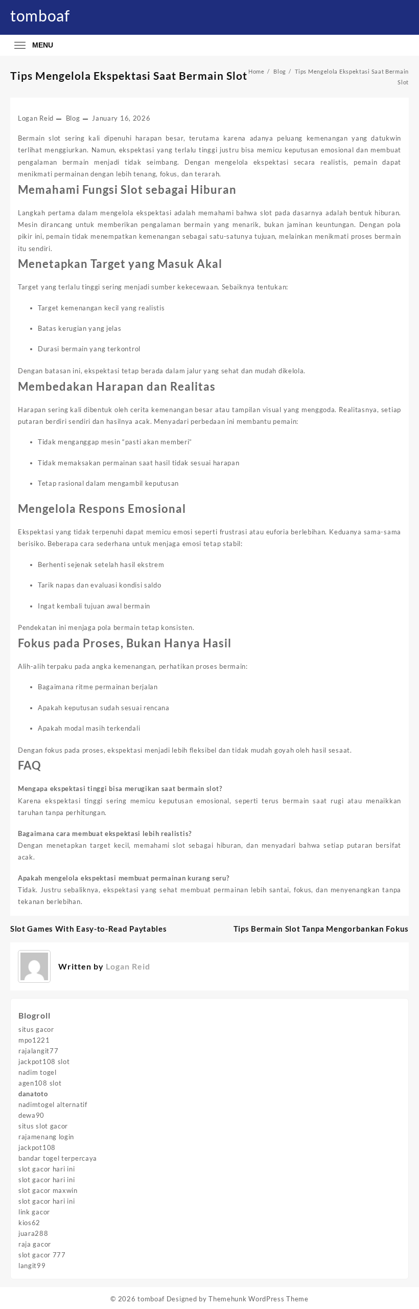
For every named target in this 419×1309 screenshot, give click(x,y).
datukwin (386, 138)
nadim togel (37, 1072)
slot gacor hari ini (46, 1169)
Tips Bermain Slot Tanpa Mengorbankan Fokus (321, 928)
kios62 (29, 1222)
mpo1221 (34, 1040)
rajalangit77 (38, 1051)
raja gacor (34, 1244)
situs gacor (36, 1029)
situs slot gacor (43, 1126)
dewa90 (31, 1115)
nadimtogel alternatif (52, 1104)
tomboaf (40, 15)
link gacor (34, 1212)
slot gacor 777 (42, 1255)
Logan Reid (36, 118)
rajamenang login (46, 1137)
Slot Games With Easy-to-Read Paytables (88, 928)
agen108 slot (39, 1083)
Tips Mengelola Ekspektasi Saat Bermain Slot (128, 75)
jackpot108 (37, 1147)
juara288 (33, 1233)
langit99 (32, 1265)
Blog (73, 118)
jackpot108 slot (44, 1061)
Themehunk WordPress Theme (258, 1299)
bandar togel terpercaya (57, 1158)
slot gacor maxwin (48, 1190)
